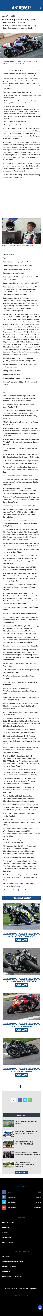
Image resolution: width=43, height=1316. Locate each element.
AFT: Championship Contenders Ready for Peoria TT (24, 1164)
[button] (3, 8)
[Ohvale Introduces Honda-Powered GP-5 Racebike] (8, 1133)
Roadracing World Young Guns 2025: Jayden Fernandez (21, 934)
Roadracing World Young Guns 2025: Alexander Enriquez (21, 979)
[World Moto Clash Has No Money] (8, 1123)
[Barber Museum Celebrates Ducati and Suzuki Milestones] (8, 1154)
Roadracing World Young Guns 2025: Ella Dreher (21, 1025)
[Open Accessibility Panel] (40, 1307)
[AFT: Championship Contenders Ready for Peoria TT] (8, 1164)
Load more (20, 1172)
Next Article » (26, 890)
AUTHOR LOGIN (21, 1295)
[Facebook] (20, 1100)
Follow (38, 1197)
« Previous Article (9, 890)
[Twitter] (25, 1100)
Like (39, 1192)
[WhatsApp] (30, 1100)
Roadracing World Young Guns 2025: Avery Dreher (21, 1070)
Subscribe (37, 1207)
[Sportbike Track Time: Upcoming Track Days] (8, 1144)
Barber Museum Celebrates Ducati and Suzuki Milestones (27, 1153)
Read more (21, 940)
